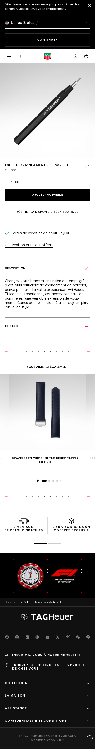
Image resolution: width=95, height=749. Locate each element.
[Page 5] (60, 480)
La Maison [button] (15, 695)
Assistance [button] (16, 708)
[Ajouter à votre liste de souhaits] (86, 166)
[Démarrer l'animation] (38, 481)
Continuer (63, 39)
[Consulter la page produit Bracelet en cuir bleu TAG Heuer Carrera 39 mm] (47, 412)
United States (23, 23)
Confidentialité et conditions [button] (36, 721)
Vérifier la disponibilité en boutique (47, 212)
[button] (75, 56)
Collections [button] (17, 683)
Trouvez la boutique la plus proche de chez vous (48, 667)
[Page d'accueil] (47, 56)
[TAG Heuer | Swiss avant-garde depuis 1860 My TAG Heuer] (47, 616)
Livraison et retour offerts (32, 245)
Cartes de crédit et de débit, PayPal (40, 233)
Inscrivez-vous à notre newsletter (47, 655)
